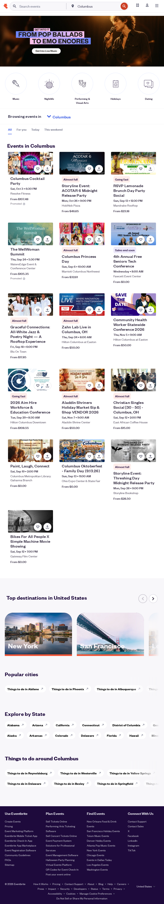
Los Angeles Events (98, 865)
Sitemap (9, 865)
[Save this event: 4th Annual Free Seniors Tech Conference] (141, 240)
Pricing (9, 826)
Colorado (61, 735)
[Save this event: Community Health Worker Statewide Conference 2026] (141, 310)
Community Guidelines (17, 855)
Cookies (70, 893)
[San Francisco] (110, 653)
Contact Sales (136, 826)
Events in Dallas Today (99, 860)
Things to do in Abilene (23, 689)
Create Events (13, 821)
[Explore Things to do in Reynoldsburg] (52, 773)
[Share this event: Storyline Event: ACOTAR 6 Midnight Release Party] (99, 169)
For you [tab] (21, 129)
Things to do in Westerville (78, 773)
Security (65, 889)
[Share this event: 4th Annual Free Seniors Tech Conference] (150, 240)
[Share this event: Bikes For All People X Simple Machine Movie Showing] (47, 527)
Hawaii (134, 735)
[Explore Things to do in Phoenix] (88, 689)
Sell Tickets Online (56, 821)
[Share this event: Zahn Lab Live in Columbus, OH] (99, 310)
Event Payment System (59, 840)
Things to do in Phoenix (68, 689)
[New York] (38, 653)
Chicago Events (95, 855)
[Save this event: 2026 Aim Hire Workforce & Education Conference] (38, 386)
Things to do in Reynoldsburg (27, 773)
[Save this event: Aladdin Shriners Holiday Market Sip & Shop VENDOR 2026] (89, 386)
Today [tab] (35, 129)
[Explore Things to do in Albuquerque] (140, 689)
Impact (52, 889)
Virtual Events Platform (59, 865)
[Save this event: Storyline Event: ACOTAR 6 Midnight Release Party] (89, 169)
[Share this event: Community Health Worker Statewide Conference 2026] (150, 310)
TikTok (132, 850)
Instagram (133, 845)
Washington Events (97, 869)
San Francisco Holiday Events (103, 831)
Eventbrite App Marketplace (20, 845)
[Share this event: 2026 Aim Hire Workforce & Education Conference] (47, 386)
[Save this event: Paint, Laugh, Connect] (38, 456)
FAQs (8, 860)
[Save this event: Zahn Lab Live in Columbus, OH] (89, 310)
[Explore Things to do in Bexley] (88, 783)
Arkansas (35, 735)
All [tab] (10, 129)
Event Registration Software (20, 850)
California (62, 725)
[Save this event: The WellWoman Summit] (38, 240)
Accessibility (55, 893)
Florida (112, 735)
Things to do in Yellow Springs (130, 773)
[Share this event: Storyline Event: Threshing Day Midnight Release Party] (150, 456)
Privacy (118, 889)
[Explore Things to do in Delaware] (45, 783)
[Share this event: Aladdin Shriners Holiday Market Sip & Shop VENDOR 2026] (99, 386)
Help (110, 884)
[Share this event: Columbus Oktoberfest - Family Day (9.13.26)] (99, 456)
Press (41, 889)
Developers (80, 889)
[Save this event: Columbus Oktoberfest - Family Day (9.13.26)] (89, 456)
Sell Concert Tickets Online (61, 836)
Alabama (13, 725)
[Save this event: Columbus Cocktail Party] (38, 169)
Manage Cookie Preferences (96, 893)
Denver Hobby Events (99, 840)
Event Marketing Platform (19, 831)
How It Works (40, 884)
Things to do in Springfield (115, 783)
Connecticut (91, 725)
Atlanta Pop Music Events (101, 845)
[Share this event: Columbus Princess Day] (99, 240)
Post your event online (58, 874)
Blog (100, 884)
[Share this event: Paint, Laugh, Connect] (47, 456)
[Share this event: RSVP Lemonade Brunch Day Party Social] (150, 169)
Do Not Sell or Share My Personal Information (81, 898)
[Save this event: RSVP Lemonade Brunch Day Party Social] (141, 169)
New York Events (96, 850)
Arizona (37, 725)
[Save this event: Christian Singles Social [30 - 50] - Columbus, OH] (141, 386)
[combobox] (98, 6)
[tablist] (35, 130)
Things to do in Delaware (24, 783)
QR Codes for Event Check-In (62, 869)
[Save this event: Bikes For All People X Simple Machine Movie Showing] (38, 527)
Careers (121, 884)
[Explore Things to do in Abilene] (43, 689)
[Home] (5, 6)
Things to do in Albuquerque (116, 689)
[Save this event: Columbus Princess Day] (89, 240)
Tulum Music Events (98, 836)
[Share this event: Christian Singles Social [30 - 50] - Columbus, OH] (150, 386)
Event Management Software (62, 855)
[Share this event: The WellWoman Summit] (47, 240)
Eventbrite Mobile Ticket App (21, 836)
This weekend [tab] (53, 129)
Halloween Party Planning (60, 860)
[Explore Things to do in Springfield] (137, 783)
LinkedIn (132, 840)
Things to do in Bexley (69, 783)
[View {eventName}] (30, 163)
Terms (105, 889)
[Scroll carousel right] (153, 598)
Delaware (87, 735)
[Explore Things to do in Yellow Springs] (155, 773)
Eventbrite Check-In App (18, 840)
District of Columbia (126, 725)
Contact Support (137, 821)
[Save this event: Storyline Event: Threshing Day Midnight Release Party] (141, 456)
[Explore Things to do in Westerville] (101, 773)
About (90, 884)
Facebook (133, 836)
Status (94, 889)
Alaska (12, 735)
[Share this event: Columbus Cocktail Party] (47, 169)
